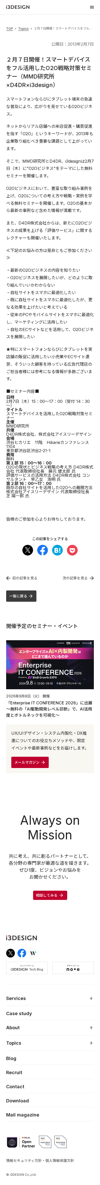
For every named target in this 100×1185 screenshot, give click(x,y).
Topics (23, 29)
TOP (9, 29)
